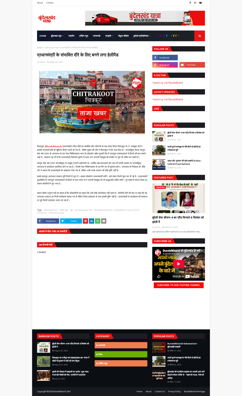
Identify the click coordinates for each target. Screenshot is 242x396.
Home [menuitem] (43, 35)
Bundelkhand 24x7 (62, 391)
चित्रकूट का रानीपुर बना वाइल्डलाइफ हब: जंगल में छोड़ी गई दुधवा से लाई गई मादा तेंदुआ (70, 359)
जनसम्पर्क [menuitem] (96, 35)
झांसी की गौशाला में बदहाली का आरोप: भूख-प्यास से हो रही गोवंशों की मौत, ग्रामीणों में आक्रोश (70, 373)
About (40, 2)
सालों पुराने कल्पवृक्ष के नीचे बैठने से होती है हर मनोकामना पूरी (184, 148)
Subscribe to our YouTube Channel (178, 285)
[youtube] (200, 3)
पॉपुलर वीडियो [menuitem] (123, 35)
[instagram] (195, 3)
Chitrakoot (42, 212)
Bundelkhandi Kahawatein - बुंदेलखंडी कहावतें (182, 345)
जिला (100, 354)
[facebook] (190, 3)
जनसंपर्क (101, 345)
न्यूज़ (71, 210)
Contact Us (160, 391)
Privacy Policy (174, 391)
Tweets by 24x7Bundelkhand (167, 82)
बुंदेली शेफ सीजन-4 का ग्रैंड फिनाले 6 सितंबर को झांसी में (185, 134)
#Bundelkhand (51, 210)
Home (139, 391)
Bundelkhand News (103, 210)
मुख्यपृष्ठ (40, 47)
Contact (49, 2)
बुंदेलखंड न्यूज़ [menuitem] (56, 35)
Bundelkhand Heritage (194, 391)
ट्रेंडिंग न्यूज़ (64, 210)
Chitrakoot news (51, 47)
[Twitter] (192, 57)
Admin (42, 62)
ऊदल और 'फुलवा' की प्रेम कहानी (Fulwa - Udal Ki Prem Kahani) (184, 162)
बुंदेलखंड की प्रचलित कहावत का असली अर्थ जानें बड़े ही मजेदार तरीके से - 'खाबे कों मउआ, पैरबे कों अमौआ (185, 375)
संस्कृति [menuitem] (108, 35)
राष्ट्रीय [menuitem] (71, 35)
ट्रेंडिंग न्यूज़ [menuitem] (83, 35)
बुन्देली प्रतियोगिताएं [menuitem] (141, 35)
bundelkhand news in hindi (126, 210)
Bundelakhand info (84, 210)
